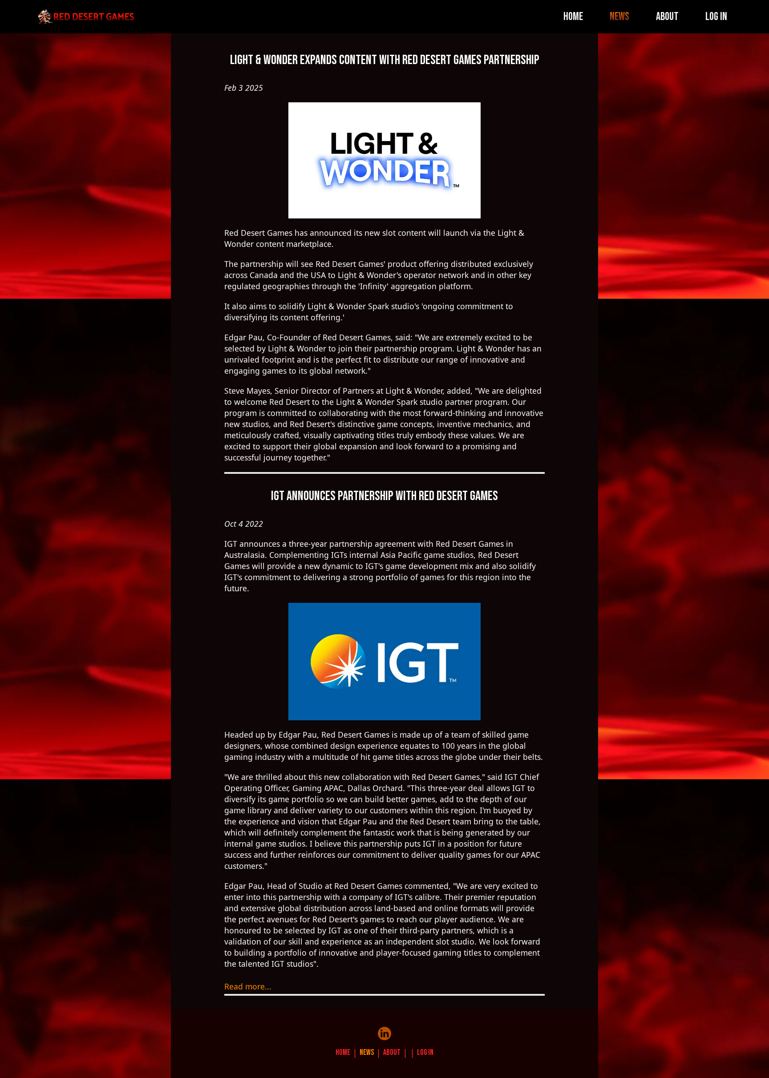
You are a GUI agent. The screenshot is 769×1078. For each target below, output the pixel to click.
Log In (716, 17)
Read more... (247, 986)
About (667, 17)
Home (573, 17)
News (619, 17)
